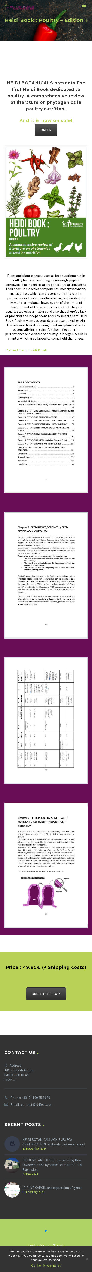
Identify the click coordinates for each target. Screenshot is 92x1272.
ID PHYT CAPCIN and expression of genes (52, 1187)
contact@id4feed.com (37, 1104)
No (39, 1265)
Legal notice (36, 1245)
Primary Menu (84, 6)
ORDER (46, 130)
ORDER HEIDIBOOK (46, 994)
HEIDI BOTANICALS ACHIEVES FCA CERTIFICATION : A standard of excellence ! (53, 1141)
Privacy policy (52, 1265)
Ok (33, 1265)
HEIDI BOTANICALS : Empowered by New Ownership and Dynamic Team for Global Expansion (52, 1165)
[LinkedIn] (46, 1230)
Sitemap (58, 1245)
